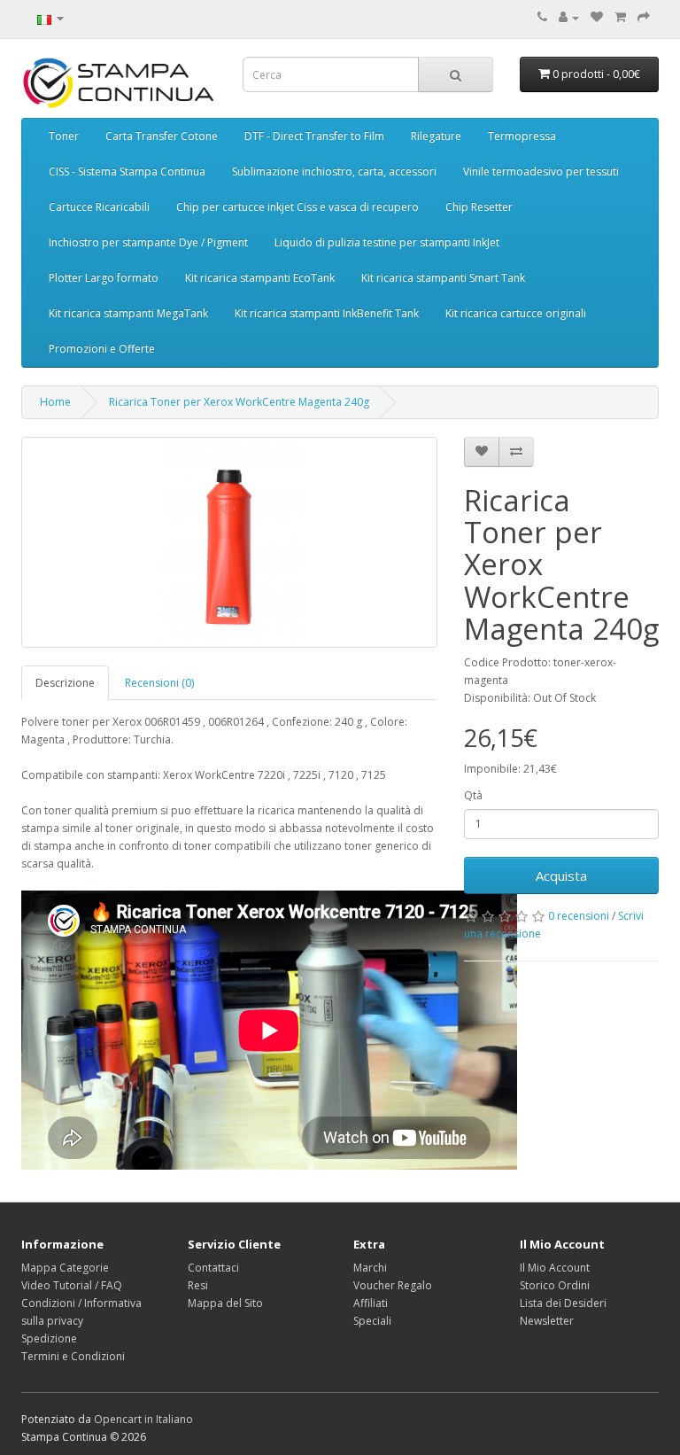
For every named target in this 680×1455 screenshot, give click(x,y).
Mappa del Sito (225, 1303)
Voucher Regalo (392, 1285)
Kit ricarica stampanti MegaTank (128, 313)
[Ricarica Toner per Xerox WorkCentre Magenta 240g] (229, 542)
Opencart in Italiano (143, 1419)
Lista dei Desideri (563, 1303)
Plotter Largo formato (103, 277)
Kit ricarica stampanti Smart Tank (443, 277)
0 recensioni (578, 915)
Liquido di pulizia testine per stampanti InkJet (386, 242)
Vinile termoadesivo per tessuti (541, 171)
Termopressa (522, 136)
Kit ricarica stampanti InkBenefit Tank (327, 313)
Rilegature (436, 136)
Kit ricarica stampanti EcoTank (260, 277)
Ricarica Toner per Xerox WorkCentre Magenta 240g (239, 401)
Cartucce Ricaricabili (99, 206)
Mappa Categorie (65, 1267)
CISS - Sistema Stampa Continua (127, 171)
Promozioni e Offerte (102, 348)
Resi (198, 1285)
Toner (64, 136)
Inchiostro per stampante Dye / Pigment (148, 242)
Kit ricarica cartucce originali (515, 313)
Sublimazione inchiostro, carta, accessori (334, 171)
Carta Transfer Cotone (161, 136)
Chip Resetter (479, 206)
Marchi (370, 1267)
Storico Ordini (555, 1285)
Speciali (372, 1320)
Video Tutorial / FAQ (71, 1285)
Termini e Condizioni (73, 1356)
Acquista (561, 875)
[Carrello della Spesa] (620, 17)
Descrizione (65, 682)
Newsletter (547, 1320)
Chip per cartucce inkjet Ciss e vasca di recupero (297, 206)
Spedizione (49, 1338)
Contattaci (213, 1267)
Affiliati (370, 1303)
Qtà (473, 795)
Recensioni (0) (159, 682)
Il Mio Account (555, 1267)
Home (55, 401)
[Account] (569, 17)
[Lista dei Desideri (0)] (597, 17)
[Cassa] (644, 17)
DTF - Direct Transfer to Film (314, 136)
